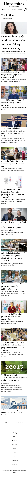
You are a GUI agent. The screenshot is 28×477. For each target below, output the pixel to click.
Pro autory (17, 470)
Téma (8, 9)
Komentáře (19, 9)
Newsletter (22, 0)
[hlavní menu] (21, 9)
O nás (13, 470)
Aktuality (4, 9)
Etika (15, 452)
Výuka (14, 448)
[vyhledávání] (25, 9)
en (26, 0)
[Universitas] (14, 6)
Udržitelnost (15, 460)
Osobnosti (13, 9)
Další (21, 423)
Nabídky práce (16, 0)
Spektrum (14, 464)
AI (14, 456)
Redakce (21, 470)
